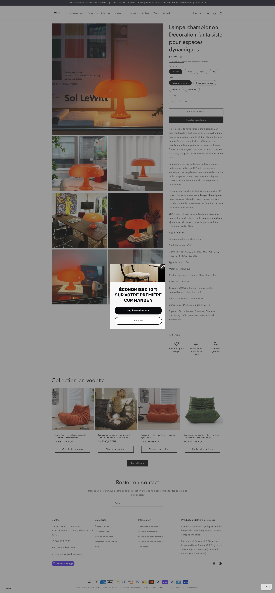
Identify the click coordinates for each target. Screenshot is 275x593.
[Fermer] (161, 267)
